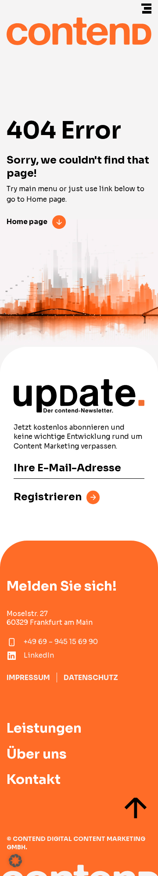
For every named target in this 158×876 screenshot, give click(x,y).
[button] (15, 860)
